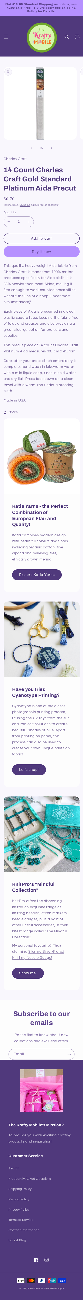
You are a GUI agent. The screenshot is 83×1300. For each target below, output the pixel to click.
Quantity (10, 212)
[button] (6, 37)
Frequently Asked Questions (30, 1178)
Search (14, 1168)
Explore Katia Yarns (37, 575)
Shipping (25, 205)
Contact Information (24, 1230)
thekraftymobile (35, 1289)
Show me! (28, 973)
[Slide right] (51, 148)
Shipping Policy (20, 1189)
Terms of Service (21, 1219)
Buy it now (41, 252)
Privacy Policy (19, 1209)
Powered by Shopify (54, 1289)
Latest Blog (17, 1240)
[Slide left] (31, 148)
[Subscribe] (69, 1054)
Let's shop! (29, 769)
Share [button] (13, 412)
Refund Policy (19, 1199)
